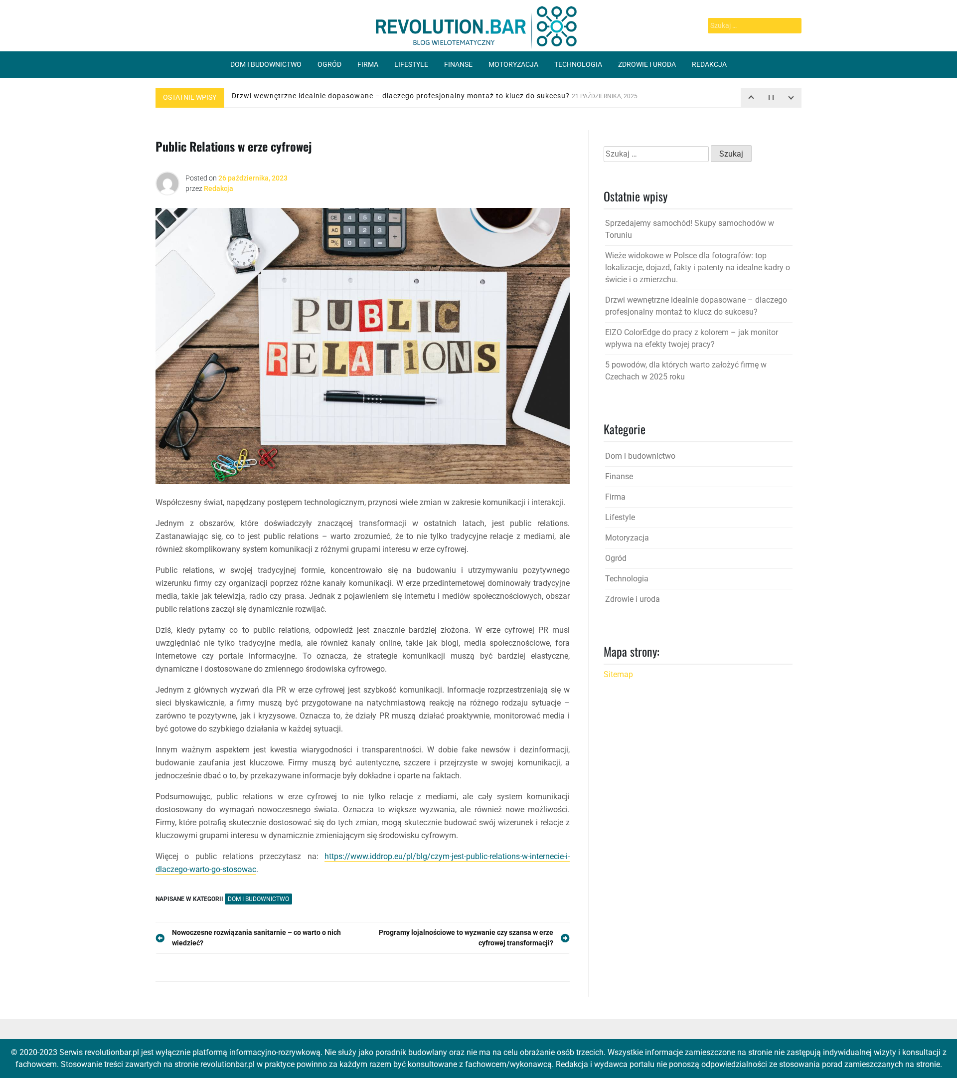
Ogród (329, 64)
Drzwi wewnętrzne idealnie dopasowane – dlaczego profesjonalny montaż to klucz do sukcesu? (435, 97)
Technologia (578, 64)
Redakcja (709, 64)
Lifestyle (411, 64)
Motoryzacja (513, 64)
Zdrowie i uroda (647, 64)
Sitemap (618, 674)
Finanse (458, 64)
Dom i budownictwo (266, 64)
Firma (367, 64)
